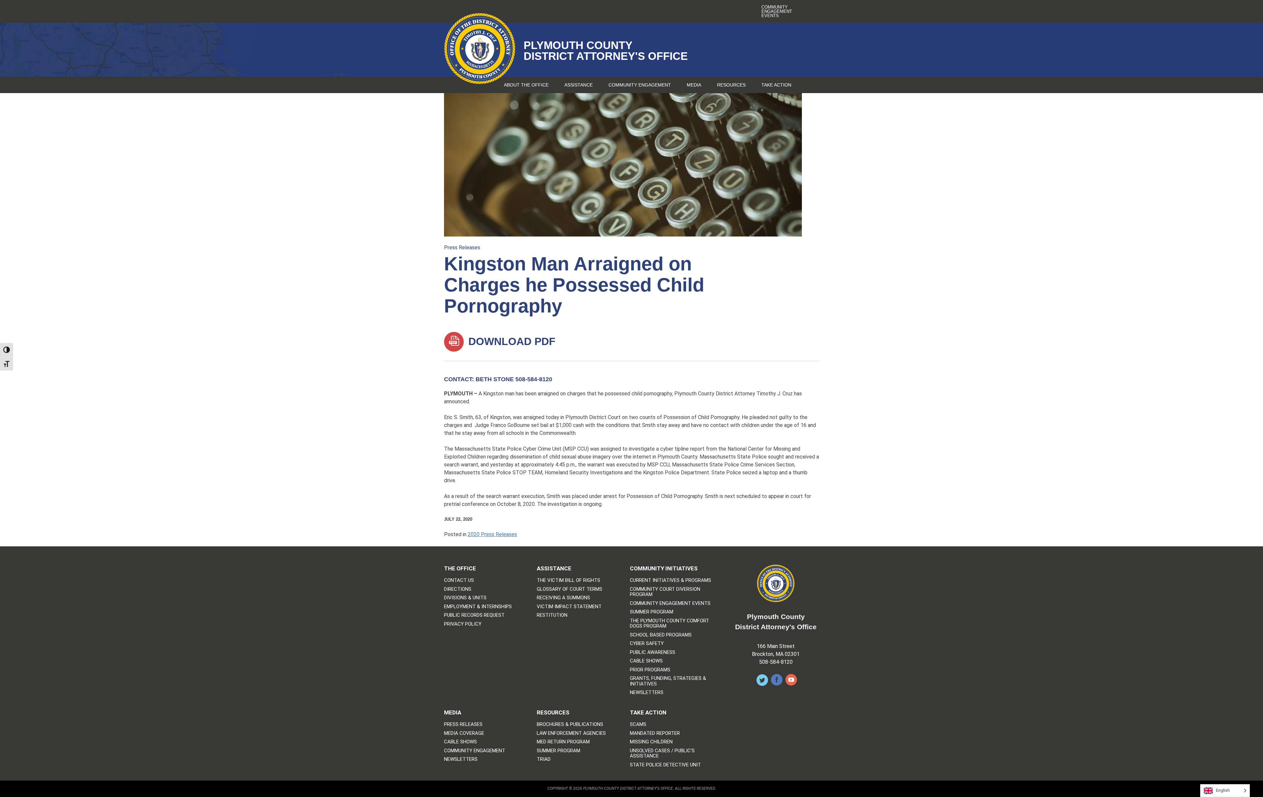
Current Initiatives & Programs (670, 580)
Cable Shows (646, 661)
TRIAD (544, 759)
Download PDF (510, 341)
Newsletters (646, 692)
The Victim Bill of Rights (568, 580)
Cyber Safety (647, 643)
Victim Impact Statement (569, 607)
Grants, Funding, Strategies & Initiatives (668, 681)
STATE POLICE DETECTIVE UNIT (665, 765)
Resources (731, 84)
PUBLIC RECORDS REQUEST (474, 615)
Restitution (552, 615)
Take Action (776, 84)
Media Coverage (464, 733)
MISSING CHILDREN (651, 742)
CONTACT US (459, 580)
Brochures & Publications (570, 724)
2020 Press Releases (492, 534)
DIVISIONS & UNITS (465, 598)
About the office (526, 84)
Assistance (578, 84)
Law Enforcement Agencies (571, 733)
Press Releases (462, 247)
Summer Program (651, 612)
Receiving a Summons (563, 598)
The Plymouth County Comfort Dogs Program (669, 623)
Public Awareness (652, 652)
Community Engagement (639, 84)
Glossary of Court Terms (569, 589)
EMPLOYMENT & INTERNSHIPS (478, 607)
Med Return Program (563, 742)
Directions (457, 589)
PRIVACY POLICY (463, 624)
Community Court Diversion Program (665, 591)
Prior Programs (650, 670)
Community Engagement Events (776, 11)
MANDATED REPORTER (655, 733)
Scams (638, 724)
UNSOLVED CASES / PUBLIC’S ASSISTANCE (662, 753)
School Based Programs (661, 635)
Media (694, 84)
